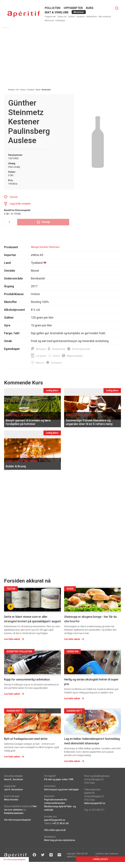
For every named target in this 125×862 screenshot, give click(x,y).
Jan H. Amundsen (13, 789)
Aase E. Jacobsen (13, 779)
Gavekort (80, 16)
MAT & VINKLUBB (56, 12)
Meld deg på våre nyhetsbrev (59, 840)
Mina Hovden (11, 799)
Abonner (78, 12)
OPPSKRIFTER (73, 8)
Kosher (56, 356)
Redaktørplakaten (13, 813)
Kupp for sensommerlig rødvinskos (27, 679)
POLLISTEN (52, 8)
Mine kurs (49, 20)
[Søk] (117, 8)
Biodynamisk (58, 349)
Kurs (89, 8)
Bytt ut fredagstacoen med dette (26, 738)
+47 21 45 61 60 (60, 823)
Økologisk (41, 349)
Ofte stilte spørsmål (55, 830)
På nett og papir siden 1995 (58, 779)
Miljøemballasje (75, 356)
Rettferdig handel (81, 349)
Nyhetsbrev (91, 16)
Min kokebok (105, 16)
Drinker (71, 16)
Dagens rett (50, 16)
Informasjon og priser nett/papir (61, 789)
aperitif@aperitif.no (54, 820)
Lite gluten (41, 356)
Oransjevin (56, 362)
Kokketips (60, 20)
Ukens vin (61, 16)
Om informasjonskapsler (17, 819)
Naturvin (40, 362)
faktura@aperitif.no (94, 803)
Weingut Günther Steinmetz (45, 247)
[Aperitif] (23, 14)
